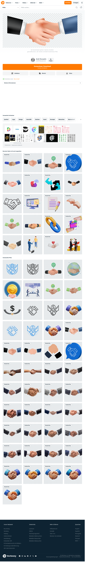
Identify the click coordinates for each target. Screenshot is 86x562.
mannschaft (71, 119)
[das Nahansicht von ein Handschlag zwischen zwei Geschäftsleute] (52, 368)
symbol (6, 119)
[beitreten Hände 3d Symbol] (72, 202)
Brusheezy (7, 523)
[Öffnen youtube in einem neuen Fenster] (35, 550)
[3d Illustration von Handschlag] (72, 307)
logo (13, 119)
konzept (52, 119)
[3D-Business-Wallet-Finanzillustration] (72, 223)
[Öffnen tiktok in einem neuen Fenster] (30, 550)
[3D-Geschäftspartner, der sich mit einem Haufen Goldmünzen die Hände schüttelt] (72, 243)
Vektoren (8, 3)
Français (77, 533)
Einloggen (75, 2)
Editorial (32, 3)
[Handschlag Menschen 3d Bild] (12, 489)
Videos (24, 3)
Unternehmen (8, 530)
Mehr (40, 3)
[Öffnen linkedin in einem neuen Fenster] (25, 550)
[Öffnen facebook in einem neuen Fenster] (19, 550)
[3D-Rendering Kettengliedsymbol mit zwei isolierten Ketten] (52, 223)
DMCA (31, 525)
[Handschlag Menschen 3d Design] (12, 469)
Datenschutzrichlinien (64, 551)
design (21, 119)
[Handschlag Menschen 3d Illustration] (72, 469)
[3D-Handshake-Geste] (12, 162)
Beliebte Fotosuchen (35, 533)
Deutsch (77, 530)
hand (44, 119)
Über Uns (52, 528)
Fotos (16, 3)
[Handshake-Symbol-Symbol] (12, 182)
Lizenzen (31, 523)
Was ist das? (17, 79)
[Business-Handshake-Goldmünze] (12, 287)
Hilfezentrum (53, 523)
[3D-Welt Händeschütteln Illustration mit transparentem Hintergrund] (72, 267)
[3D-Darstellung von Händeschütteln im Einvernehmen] (52, 162)
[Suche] (77, 7)
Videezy (6, 528)
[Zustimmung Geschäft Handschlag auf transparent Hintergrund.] (12, 307)
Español (77, 525)
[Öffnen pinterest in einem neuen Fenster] (27, 550)
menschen (61, 119)
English (77, 523)
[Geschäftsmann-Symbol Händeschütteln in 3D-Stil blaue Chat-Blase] (72, 162)
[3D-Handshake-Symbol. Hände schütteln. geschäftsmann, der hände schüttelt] (72, 327)
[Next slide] (79, 119)
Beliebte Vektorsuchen (35, 530)
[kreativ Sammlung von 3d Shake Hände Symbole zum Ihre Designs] (32, 223)
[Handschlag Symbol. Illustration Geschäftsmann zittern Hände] (32, 348)
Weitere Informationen (10, 83)
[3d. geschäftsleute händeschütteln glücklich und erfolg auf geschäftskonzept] (72, 182)
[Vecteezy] (2, 2)
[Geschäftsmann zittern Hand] (32, 243)
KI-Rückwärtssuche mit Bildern (12, 537)
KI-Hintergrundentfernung (11, 540)
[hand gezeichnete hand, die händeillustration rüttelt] (12, 202)
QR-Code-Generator (9, 542)
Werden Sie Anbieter (56, 530)
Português (78, 528)
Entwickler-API (8, 535)
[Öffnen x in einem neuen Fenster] (33, 550)
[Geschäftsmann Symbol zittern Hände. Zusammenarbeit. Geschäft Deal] (52, 348)
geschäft (28, 119)
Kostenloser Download (42, 67)
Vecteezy (6, 525)
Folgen (50, 61)
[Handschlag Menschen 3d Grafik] (52, 469)
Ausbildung (7, 533)
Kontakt (52, 525)
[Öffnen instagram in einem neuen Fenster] (22, 550)
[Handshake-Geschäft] (12, 243)
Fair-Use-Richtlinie (76, 551)
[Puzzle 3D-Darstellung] (52, 182)
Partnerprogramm (34, 528)
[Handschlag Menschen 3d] (32, 469)
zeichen (37, 119)
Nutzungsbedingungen (52, 551)
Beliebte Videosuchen (35, 535)
